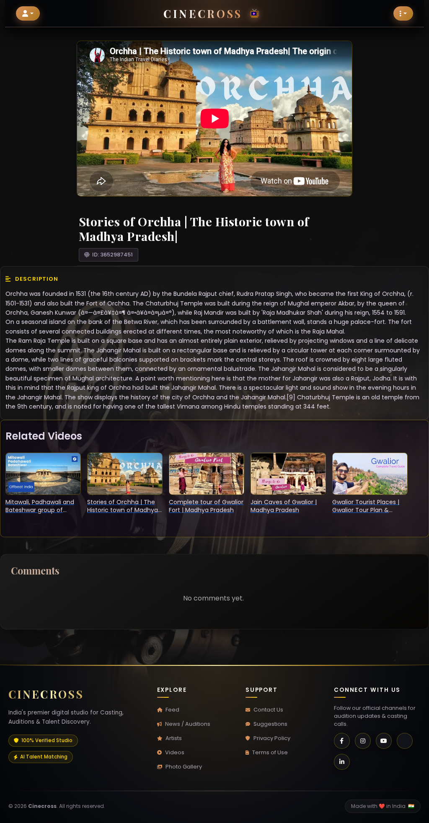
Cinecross (202, 13)
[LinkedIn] (342, 762)
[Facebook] (342, 741)
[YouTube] (384, 741)
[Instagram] (363, 741)
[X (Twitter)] (405, 741)
